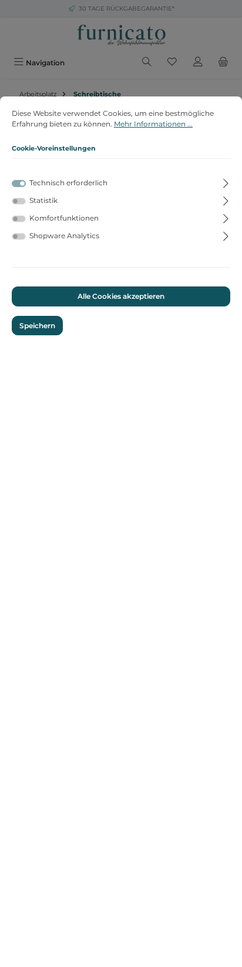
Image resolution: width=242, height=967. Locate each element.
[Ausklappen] (225, 181)
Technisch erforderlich (68, 182)
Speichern (37, 325)
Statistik (43, 200)
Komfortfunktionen (64, 218)
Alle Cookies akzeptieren (121, 296)
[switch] (19, 201)
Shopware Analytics (64, 235)
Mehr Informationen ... (153, 123)
